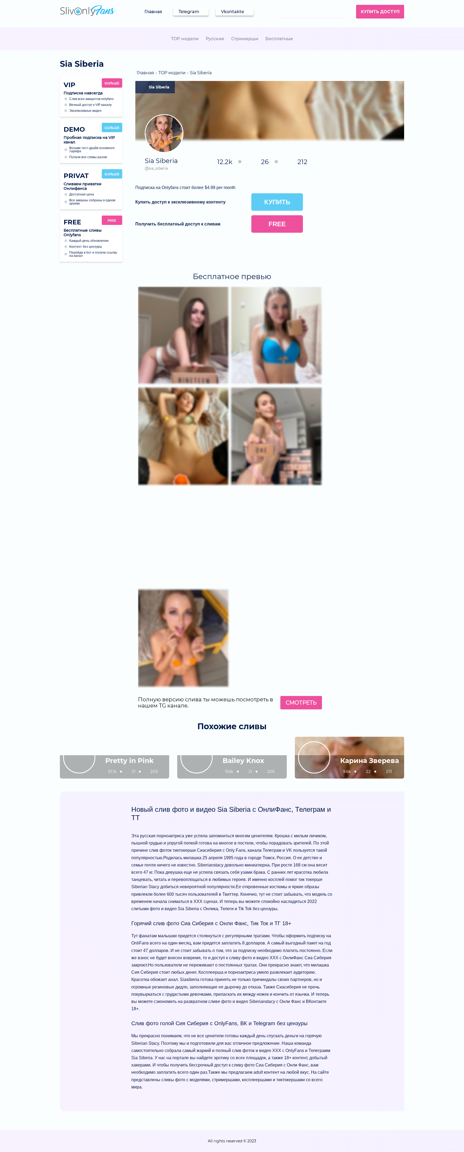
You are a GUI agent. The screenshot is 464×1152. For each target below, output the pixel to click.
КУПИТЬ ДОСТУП (380, 11)
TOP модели (185, 38)
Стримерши (244, 38)
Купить (277, 202)
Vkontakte (232, 11)
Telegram (189, 11)
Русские (215, 38)
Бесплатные (279, 38)
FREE (112, 221)
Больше (112, 83)
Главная (153, 11)
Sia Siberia (159, 87)
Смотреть (301, 702)
